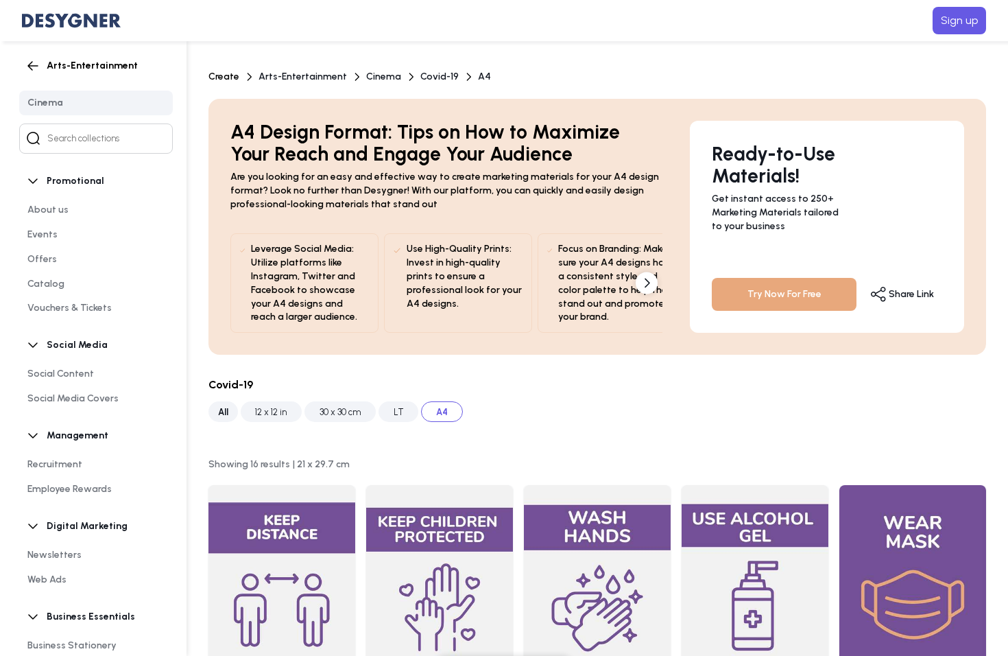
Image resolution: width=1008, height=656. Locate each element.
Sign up (959, 20)
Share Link (910, 294)
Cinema (383, 76)
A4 (484, 76)
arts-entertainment (303, 76)
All (223, 412)
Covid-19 (439, 76)
